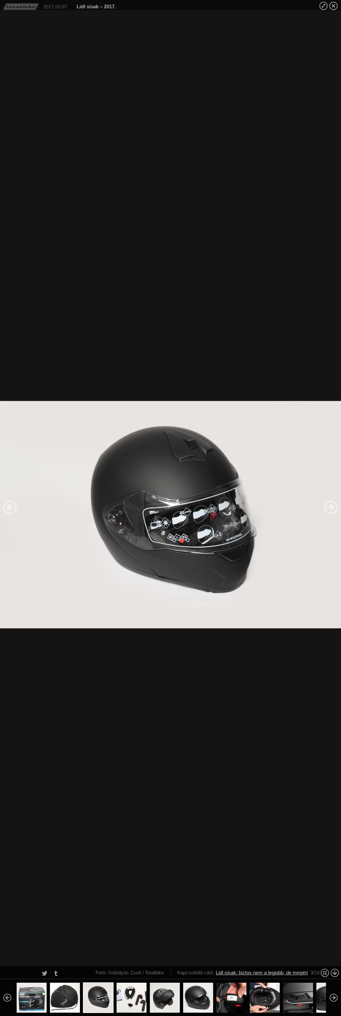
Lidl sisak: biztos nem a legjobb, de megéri (262, 972)
